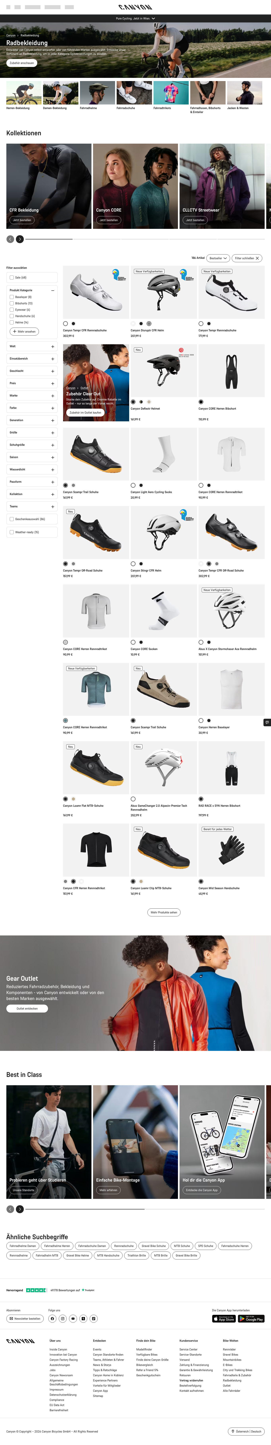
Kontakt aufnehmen (192, 1391)
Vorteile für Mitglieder (107, 1385)
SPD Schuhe (205, 1246)
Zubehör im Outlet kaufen (85, 412)
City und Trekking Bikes (237, 1370)
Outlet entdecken (27, 1008)
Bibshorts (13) (24, 303)
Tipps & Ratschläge (105, 1370)
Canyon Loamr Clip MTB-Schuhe (151, 888)
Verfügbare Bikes (147, 1354)
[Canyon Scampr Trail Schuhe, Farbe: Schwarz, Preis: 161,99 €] (96, 454)
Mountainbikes (232, 1360)
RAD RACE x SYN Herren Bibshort (219, 806)
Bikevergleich (144, 1365)
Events (97, 1349)
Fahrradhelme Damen (23, 1246)
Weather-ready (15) (27, 532)
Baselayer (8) (23, 297)
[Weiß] (133, 323)
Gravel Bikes (230, 1354)
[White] (201, 563)
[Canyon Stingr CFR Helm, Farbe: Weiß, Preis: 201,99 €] (164, 532)
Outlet (84, 388)
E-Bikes (228, 1365)
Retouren (185, 1375)
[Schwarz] (73, 323)
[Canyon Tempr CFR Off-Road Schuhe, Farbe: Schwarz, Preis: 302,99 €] (232, 532)
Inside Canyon (58, 1349)
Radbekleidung (232, 1380)
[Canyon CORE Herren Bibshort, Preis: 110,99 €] (232, 370)
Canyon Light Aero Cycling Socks (151, 492)
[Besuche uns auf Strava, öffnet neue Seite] (83, 1319)
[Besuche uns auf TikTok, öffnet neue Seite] (94, 1319)
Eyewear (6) (22, 309)
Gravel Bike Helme (77, 1255)
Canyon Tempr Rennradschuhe (217, 330)
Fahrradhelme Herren (57, 1246)
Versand (185, 1360)
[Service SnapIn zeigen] (267, 722)
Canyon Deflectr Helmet (145, 408)
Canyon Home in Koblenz (108, 1375)
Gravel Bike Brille (186, 1255)
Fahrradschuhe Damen (92, 1246)
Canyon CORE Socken (144, 649)
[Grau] (73, 485)
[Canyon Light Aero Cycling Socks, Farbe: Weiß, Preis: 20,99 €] (164, 454)
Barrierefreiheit (59, 1410)
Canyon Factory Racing (64, 1360)
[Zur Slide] (97, 239)
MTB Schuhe (182, 1246)
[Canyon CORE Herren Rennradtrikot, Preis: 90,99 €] (96, 610)
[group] (134, 97)
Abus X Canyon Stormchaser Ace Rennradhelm (228, 649)
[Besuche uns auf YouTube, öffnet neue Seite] (73, 1319)
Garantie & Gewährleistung (196, 1370)
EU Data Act (57, 1405)
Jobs (53, 1370)
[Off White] (81, 881)
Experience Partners (105, 1380)
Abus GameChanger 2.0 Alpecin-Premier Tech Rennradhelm (159, 807)
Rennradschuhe (124, 1246)
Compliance (57, 1400)
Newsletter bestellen (27, 1318)
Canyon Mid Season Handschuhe (219, 888)
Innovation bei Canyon (63, 1354)
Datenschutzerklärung (63, 1395)
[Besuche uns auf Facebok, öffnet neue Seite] (52, 1319)
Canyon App (100, 1391)
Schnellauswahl (96, 311)
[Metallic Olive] (141, 401)
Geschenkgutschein (148, 1375)
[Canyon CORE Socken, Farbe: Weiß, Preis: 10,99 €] (164, 610)
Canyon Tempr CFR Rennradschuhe (85, 330)
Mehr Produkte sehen (164, 912)
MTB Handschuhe (108, 1255)
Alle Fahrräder (231, 1391)
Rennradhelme (19, 1255)
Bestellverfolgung (190, 1385)
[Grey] (73, 563)
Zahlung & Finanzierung (194, 1365)
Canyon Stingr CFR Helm (146, 570)
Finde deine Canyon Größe (152, 1360)
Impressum (56, 1389)
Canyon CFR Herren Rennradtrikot (84, 888)
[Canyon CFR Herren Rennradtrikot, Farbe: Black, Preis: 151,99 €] (96, 850)
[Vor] (20, 239)
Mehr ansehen (26, 331)
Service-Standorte (191, 1354)
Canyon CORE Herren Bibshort (217, 408)
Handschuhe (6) (25, 316)
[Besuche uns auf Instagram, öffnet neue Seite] (63, 1319)
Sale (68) (20, 277)
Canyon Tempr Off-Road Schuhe (82, 570)
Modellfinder (144, 1349)
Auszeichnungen (60, 1365)
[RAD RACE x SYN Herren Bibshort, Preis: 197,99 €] (232, 767)
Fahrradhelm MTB (47, 1255)
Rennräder (229, 1349)
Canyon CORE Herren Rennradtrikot (220, 492)
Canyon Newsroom (61, 1375)
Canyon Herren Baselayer (214, 727)
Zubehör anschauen (22, 63)
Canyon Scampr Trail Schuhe (80, 492)
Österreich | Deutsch (248, 1431)
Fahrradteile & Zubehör (237, 1375)
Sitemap (98, 1396)
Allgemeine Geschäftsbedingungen (64, 1382)
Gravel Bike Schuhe (154, 1246)
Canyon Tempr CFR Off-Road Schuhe (221, 570)
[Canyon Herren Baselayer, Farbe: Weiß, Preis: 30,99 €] (232, 689)
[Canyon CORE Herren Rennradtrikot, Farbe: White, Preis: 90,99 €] (232, 454)
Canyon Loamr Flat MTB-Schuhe (83, 806)
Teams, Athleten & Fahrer (108, 1360)
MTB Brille (160, 1255)
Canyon (10, 35)
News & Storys (102, 1365)
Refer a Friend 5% (147, 1370)
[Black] (209, 323)
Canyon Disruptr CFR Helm (147, 330)
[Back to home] (135, 7)
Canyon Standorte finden (108, 1354)
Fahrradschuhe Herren (235, 1246)
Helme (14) (21, 322)
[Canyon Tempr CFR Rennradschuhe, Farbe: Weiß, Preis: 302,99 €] (96, 292)
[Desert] (149, 401)
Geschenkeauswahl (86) (30, 519)
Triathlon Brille (137, 1255)
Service (69, 7)
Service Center (188, 1349)
